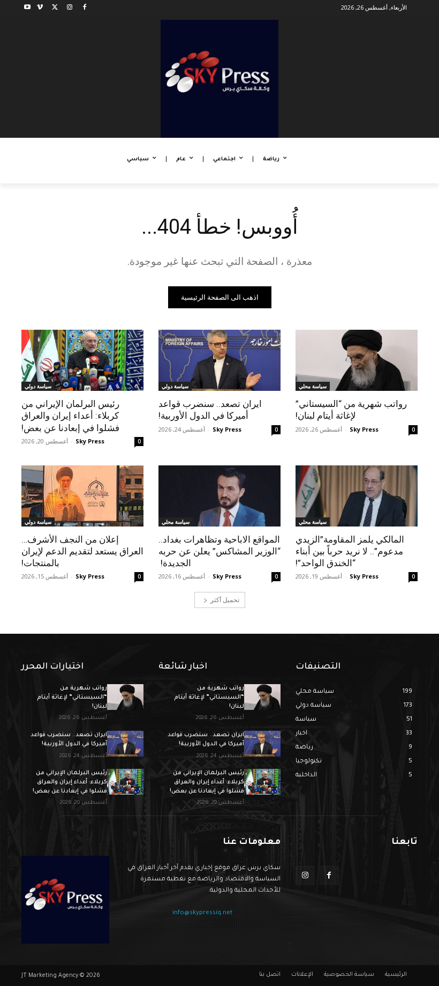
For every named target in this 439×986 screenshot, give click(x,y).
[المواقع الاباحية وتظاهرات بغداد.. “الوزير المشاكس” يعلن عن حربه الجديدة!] (219, 496)
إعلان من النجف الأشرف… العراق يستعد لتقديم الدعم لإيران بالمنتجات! (82, 551)
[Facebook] (84, 8)
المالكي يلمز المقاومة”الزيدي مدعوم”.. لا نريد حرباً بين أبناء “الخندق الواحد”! (350, 551)
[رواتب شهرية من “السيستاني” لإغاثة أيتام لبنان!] (357, 360)
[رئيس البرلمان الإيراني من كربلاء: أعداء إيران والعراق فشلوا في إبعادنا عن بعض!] (82, 360)
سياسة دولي (175, 386)
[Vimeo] (40, 8)
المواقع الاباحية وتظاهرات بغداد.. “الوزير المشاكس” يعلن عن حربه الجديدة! (219, 551)
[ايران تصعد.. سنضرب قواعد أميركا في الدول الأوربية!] (219, 360)
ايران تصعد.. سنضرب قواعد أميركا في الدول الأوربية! (210, 409)
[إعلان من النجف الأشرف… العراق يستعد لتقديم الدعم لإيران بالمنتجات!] (82, 496)
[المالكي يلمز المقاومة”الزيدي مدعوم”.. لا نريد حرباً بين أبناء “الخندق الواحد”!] (357, 496)
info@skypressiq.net (202, 913)
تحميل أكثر (224, 599)
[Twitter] (55, 8)
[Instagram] (69, 8)
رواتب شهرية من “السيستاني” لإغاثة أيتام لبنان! (351, 409)
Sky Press (364, 429)
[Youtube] (27, 8)
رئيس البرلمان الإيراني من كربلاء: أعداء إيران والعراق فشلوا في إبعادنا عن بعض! (70, 415)
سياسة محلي (313, 386)
